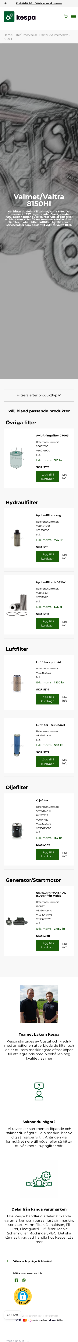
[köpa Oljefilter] (17, 829)
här (59, 1146)
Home (8, 35)
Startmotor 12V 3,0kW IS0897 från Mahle (51, 894)
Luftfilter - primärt (48, 662)
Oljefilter (42, 800)
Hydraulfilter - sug (48, 515)
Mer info (64, 476)
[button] (66, 16)
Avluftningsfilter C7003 (52, 435)
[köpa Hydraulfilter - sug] (17, 538)
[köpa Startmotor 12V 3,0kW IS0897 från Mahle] (17, 921)
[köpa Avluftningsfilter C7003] (17, 458)
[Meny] (73, 16)
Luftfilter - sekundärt (50, 725)
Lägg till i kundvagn (47, 477)
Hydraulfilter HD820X (51, 582)
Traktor (43, 35)
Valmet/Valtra (59, 35)
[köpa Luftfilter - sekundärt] (17, 745)
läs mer (46, 1058)
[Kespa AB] (20, 16)
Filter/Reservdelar (25, 35)
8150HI (8, 39)
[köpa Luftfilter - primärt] (17, 682)
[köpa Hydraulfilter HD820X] (17, 605)
